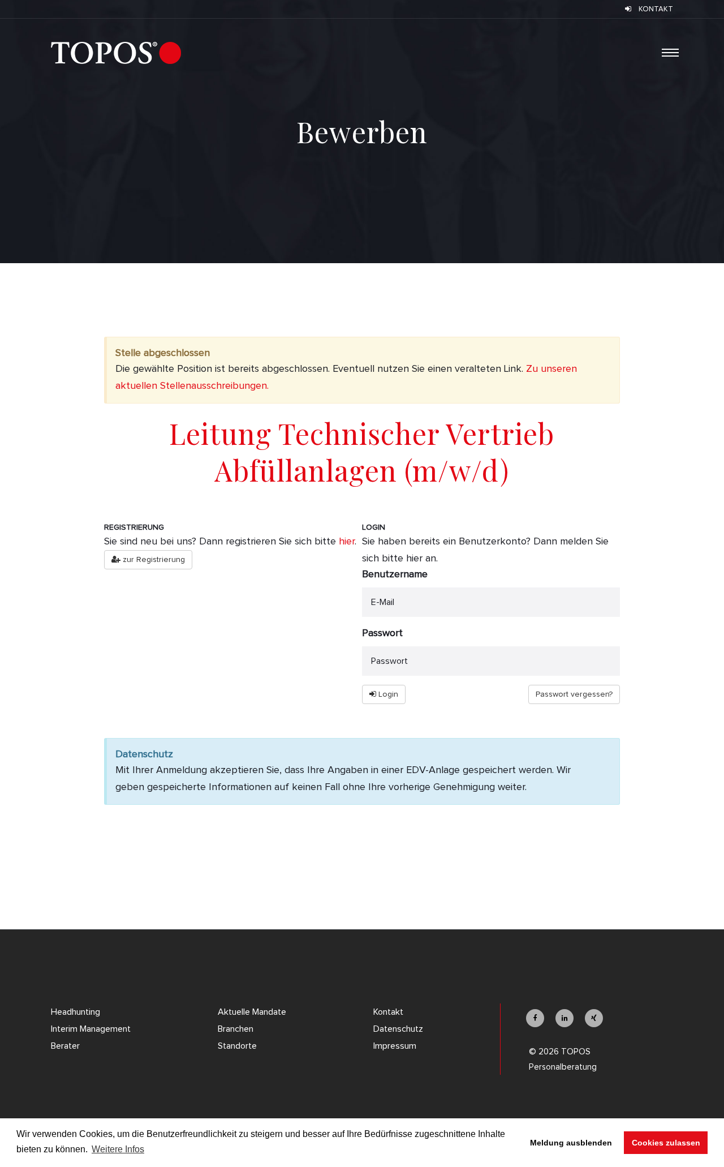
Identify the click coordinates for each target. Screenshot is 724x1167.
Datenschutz (398, 1028)
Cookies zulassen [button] (666, 1142)
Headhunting (75, 1011)
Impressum (394, 1045)
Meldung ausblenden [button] (571, 1142)
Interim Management (91, 1028)
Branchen (235, 1028)
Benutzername (395, 574)
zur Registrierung (152, 560)
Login (387, 694)
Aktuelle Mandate (252, 1011)
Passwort (382, 633)
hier (347, 542)
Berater (65, 1045)
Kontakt (388, 1011)
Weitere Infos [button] (118, 1149)
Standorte (237, 1045)
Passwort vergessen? (574, 694)
